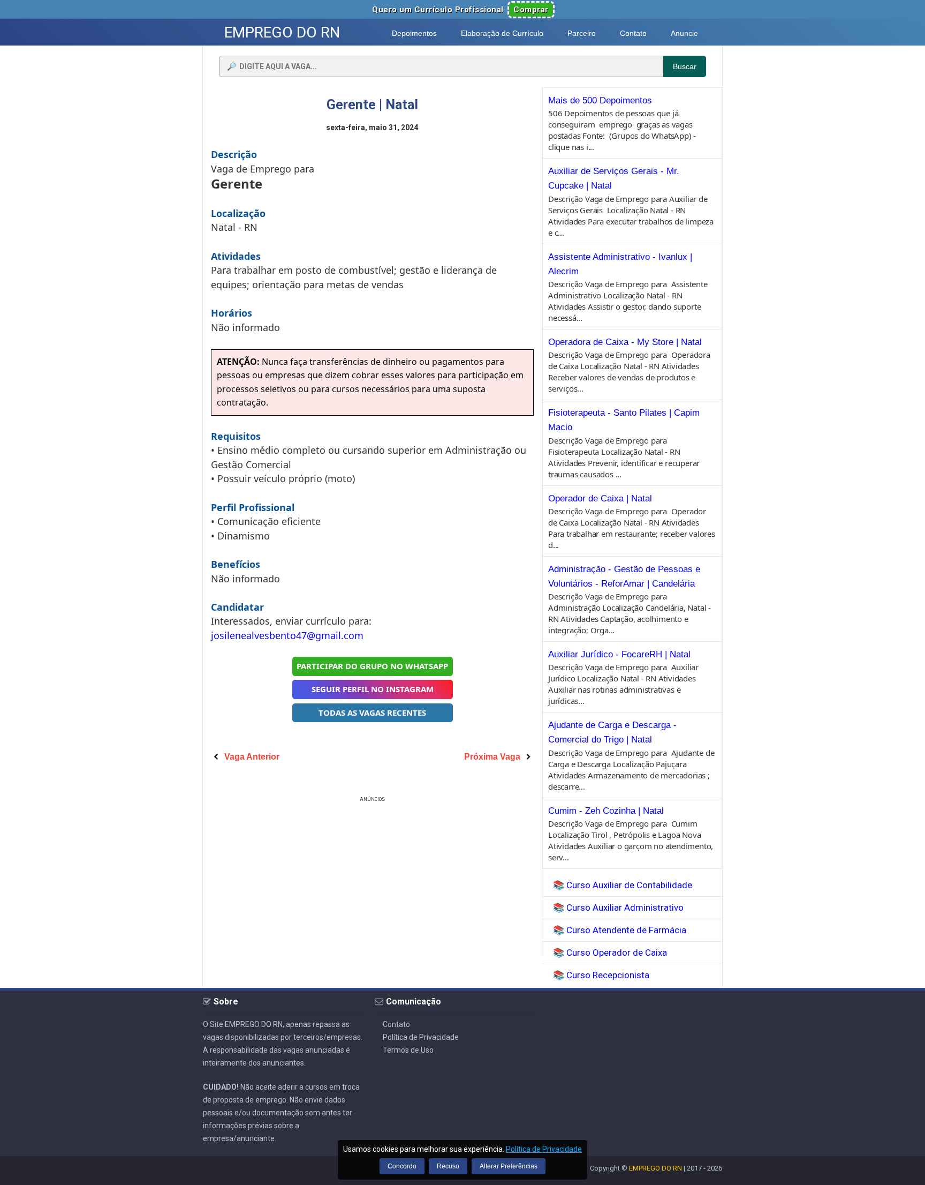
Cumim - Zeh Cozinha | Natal (606, 811)
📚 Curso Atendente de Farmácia (619, 930)
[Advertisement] (372, 880)
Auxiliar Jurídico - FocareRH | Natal (619, 654)
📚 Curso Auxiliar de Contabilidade (622, 885)
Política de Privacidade (421, 1037)
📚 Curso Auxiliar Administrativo (618, 907)
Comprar (531, 9)
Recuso (448, 1166)
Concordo (402, 1166)
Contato (396, 1024)
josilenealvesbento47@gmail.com (287, 635)
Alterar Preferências (508, 1166)
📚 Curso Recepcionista (601, 975)
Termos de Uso (408, 1050)
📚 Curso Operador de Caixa (610, 952)
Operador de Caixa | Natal (600, 498)
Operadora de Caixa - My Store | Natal (625, 342)
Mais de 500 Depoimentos (600, 100)
